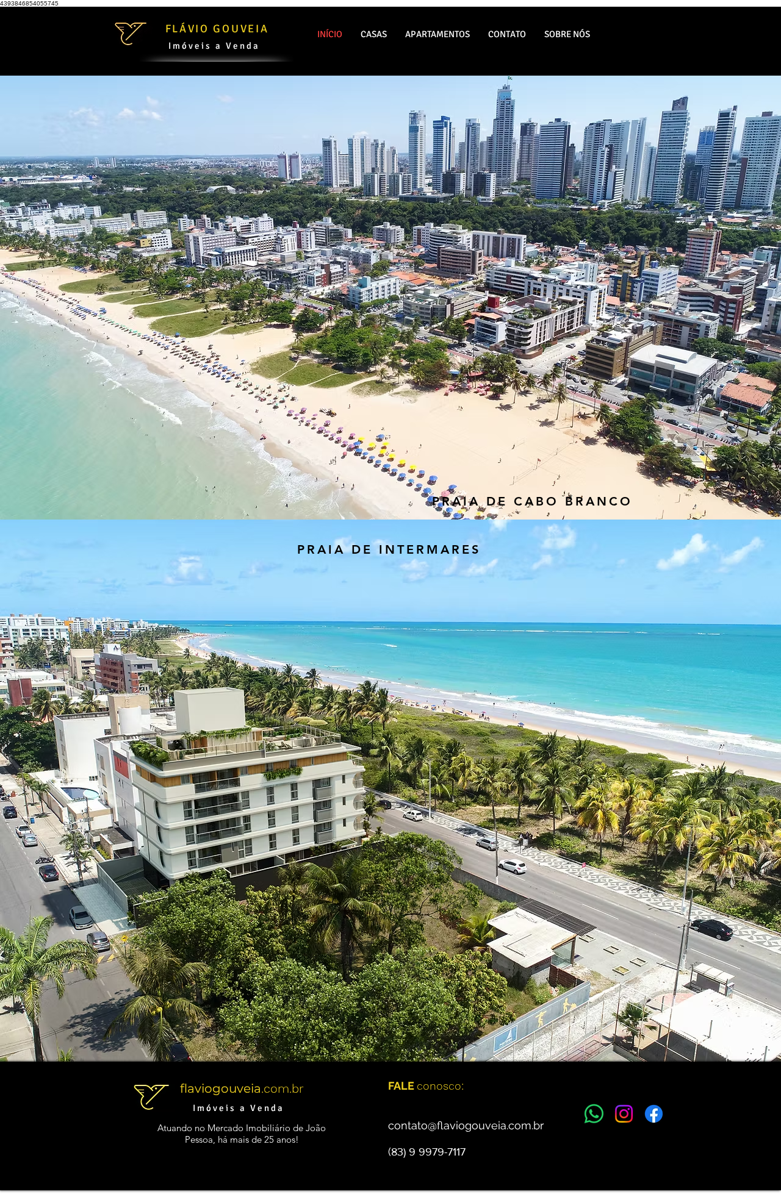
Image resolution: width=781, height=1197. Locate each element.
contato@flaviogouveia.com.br (466, 1125)
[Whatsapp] (594, 1114)
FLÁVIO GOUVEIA (217, 28)
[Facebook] (654, 1114)
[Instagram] (624, 1114)
